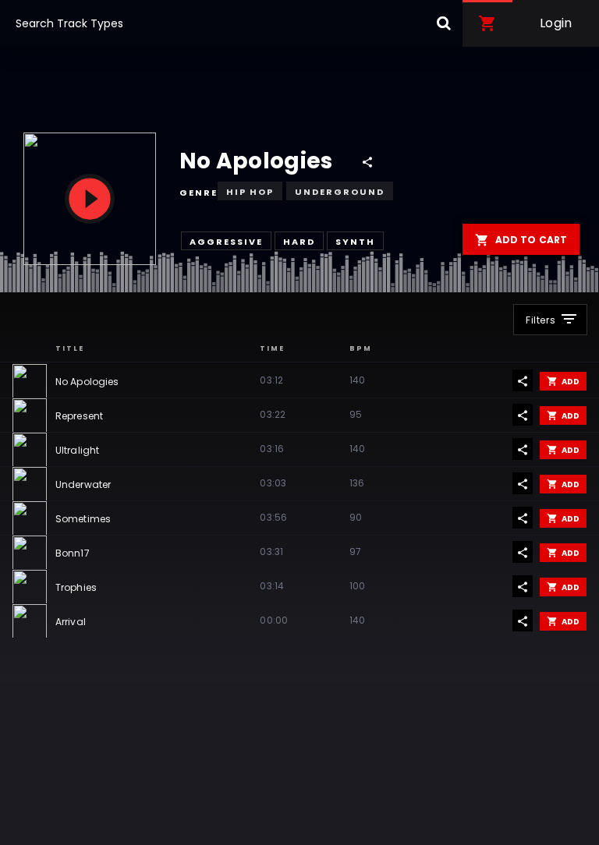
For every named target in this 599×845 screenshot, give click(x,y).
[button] (487, 23)
